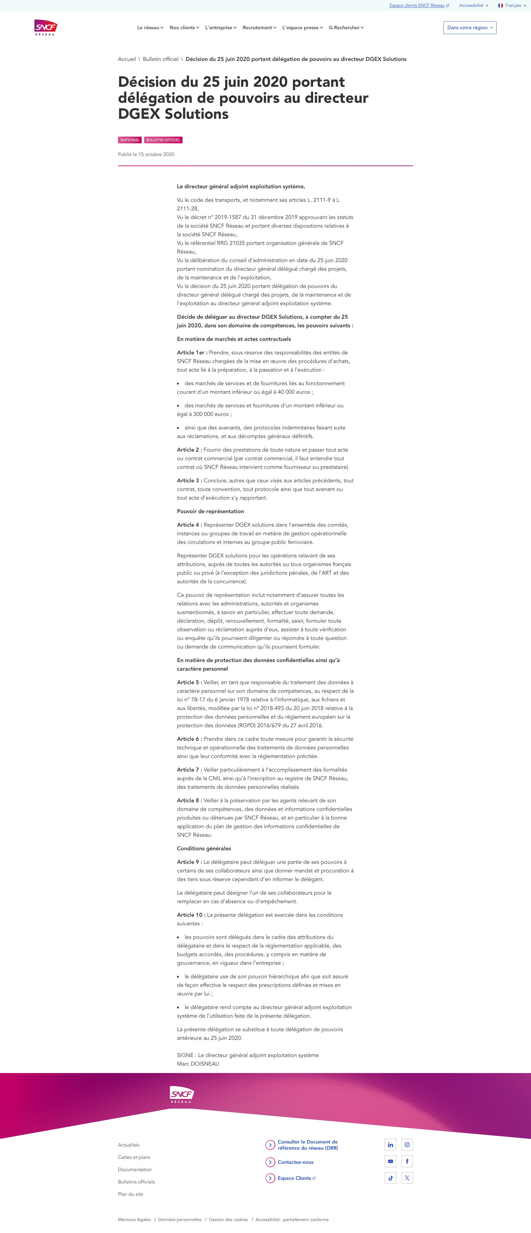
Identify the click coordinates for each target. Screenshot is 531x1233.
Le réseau (148, 27)
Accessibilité (471, 5)
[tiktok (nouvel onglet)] (390, 1178)
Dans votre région (467, 28)
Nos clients (182, 27)
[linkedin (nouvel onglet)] (390, 1145)
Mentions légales (134, 1219)
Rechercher (347, 27)
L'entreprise (218, 27)
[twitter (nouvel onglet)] (407, 1178)
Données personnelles (179, 1219)
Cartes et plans (134, 1157)
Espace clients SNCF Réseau (417, 5)
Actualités (129, 1145)
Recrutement (257, 27)
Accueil (127, 59)
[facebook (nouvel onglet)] (407, 1161)
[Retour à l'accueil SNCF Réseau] (46, 27)
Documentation (135, 1170)
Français (513, 5)
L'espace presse (300, 27)
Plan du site (130, 1194)
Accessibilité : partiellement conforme (292, 1219)
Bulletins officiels (136, 1182)
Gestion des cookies (228, 1219)
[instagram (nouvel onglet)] (407, 1145)
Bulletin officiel (161, 59)
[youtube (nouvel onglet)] (390, 1161)
